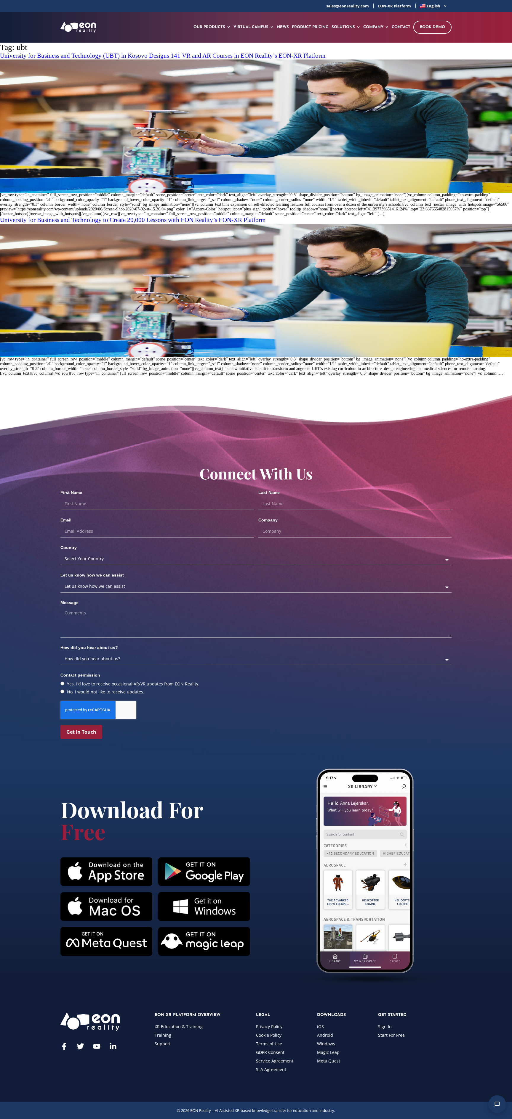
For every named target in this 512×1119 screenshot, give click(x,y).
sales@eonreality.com (347, 6)
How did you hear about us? (89, 647)
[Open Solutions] (358, 27)
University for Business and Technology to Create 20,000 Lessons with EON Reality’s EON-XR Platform (132, 219)
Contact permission (80, 675)
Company (268, 520)
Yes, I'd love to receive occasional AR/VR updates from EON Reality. (133, 684)
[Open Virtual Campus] (272, 27)
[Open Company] (387, 27)
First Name (71, 492)
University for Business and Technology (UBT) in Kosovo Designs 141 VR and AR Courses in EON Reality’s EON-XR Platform (162, 55)
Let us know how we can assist (92, 575)
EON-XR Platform (394, 6)
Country (68, 547)
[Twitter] (80, 1046)
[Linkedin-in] (113, 1046)
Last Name (269, 492)
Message (69, 602)
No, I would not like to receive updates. (105, 692)
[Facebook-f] (64, 1046)
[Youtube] (96, 1046)
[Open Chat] (497, 1104)
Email (65, 520)
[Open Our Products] (229, 27)
